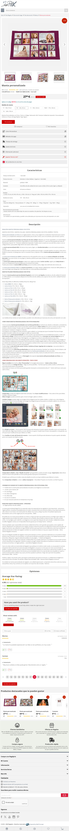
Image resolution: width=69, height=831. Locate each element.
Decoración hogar (18, 15)
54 (19, 677)
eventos (40, 349)
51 (7, 677)
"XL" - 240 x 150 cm (9, 111)
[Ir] (64, 795)
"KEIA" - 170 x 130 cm (50, 108)
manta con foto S (9, 288)
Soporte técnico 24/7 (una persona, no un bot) (15, 784)
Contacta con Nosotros (9, 781)
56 (27, 677)
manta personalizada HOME (11, 267)
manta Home (8, 286)
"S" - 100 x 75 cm (8, 108)
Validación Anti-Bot (6, 798)
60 (42, 677)
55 (23, 677)
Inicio (2, 15)
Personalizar (8, 122)
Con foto (48, 631)
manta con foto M (9, 290)
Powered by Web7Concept (36, 824)
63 (54, 677)
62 (50, 677)
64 (57, 677)
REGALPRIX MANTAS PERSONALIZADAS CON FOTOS (16, 229)
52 (11, 677)
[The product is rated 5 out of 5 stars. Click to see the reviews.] (12, 89)
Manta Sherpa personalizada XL (12, 301)
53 (15, 677)
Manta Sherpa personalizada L (12, 299)
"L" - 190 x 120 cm (35, 108)
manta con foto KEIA (9, 296)
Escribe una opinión (33, 89)
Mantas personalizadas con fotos (11, 235)
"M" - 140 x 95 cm (21, 108)
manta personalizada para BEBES (12, 256)
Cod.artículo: (6, 92)
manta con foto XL (9, 294)
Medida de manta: (7, 105)
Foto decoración (28, 15)
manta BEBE (7, 284)
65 (61, 677)
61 (46, 677)
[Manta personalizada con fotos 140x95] (34, 44)
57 (30, 677)
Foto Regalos (8, 15)
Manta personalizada (9, 711)
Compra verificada (60, 631)
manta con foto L (9, 292)
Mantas (36, 15)
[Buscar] (66, 10)
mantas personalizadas (38, 351)
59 (38, 677)
